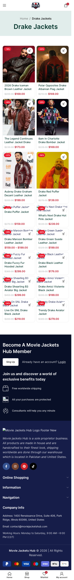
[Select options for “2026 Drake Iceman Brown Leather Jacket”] (30, 51)
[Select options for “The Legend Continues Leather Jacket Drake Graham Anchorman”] (30, 104)
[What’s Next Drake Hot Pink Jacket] (53, 208)
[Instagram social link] (15, 466)
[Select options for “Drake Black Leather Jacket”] (64, 257)
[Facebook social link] (6, 466)
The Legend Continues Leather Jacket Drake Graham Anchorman (18, 142)
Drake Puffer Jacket (16, 211)
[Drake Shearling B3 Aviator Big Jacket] (19, 280)
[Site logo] (35, 5)
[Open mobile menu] (4, 5)
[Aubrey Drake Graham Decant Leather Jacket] (19, 170)
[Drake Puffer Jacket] (19, 207)
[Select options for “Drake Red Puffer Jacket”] (64, 157)
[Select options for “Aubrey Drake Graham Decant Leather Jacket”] (30, 157)
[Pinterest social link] (24, 466)
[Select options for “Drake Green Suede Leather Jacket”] (64, 234)
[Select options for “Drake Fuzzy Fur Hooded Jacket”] (30, 257)
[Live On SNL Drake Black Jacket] (19, 303)
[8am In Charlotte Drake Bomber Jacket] (53, 117)
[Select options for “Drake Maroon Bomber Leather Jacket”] (30, 234)
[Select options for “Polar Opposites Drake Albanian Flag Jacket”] (64, 51)
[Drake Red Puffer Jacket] (53, 170)
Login (62, 362)
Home (24, 18)
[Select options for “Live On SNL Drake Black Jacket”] (30, 305)
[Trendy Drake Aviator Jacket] (53, 303)
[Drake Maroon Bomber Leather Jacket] (19, 232)
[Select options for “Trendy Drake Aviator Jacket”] (64, 305)
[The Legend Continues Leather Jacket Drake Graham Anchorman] (19, 117)
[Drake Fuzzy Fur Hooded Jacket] (19, 256)
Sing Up (10, 361)
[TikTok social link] (33, 466)
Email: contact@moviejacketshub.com (25, 526)
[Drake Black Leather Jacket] (53, 256)
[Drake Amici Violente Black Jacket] (53, 280)
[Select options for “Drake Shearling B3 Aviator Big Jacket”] (30, 281)
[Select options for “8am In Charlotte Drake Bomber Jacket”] (64, 104)
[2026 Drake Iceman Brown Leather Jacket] (19, 64)
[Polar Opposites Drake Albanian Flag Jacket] (53, 64)
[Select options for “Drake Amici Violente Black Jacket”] (64, 281)
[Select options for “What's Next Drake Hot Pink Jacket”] (64, 210)
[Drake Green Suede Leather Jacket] (53, 232)
